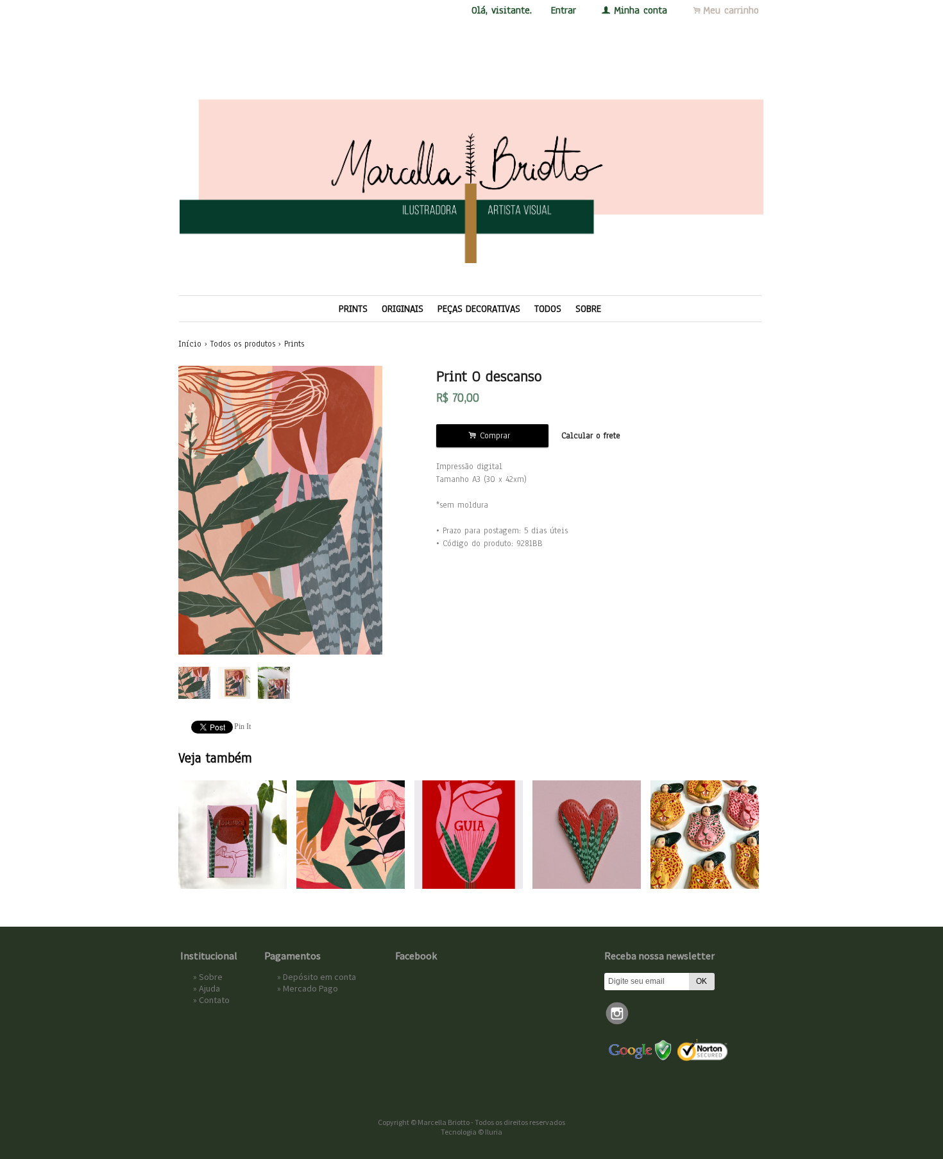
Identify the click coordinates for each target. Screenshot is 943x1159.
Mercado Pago (310, 988)
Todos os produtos (242, 344)
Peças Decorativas (479, 308)
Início (189, 344)
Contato (214, 1000)
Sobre (588, 308)
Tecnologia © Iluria (471, 1132)
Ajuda (209, 988)
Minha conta (640, 10)
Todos (547, 308)
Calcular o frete (590, 436)
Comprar (492, 435)
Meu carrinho (731, 10)
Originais (402, 308)
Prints (353, 308)
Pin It (242, 726)
